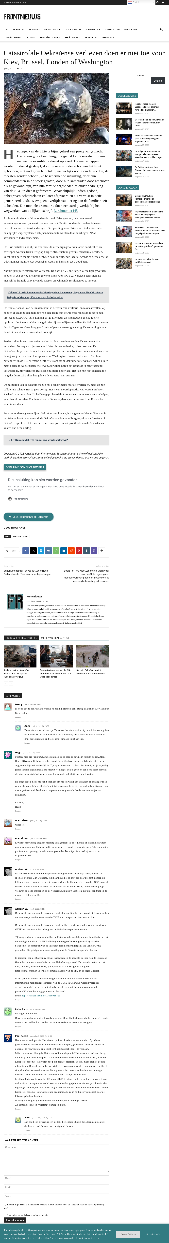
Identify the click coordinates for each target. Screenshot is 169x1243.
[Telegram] (157, 2)
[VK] (48, 550)
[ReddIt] (71, 550)
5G (7, 29)
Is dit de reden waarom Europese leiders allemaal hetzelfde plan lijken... (147, 107)
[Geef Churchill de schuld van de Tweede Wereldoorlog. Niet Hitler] (124, 124)
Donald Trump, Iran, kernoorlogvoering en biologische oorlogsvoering (147, 199)
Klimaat (31, 37)
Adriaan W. (21, 869)
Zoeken (141, 75)
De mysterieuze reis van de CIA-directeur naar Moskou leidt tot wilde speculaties (55, 673)
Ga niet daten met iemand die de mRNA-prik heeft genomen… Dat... (149, 246)
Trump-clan (91, 37)
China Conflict (52, 29)
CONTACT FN (108, 37)
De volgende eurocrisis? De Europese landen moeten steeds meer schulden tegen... (149, 154)
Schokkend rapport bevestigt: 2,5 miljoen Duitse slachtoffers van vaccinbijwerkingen (27, 572)
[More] (101, 550)
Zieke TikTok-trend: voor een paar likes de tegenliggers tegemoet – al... (148, 138)
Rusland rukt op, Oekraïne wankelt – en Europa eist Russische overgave (16, 673)
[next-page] (11, 683)
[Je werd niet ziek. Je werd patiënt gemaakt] (124, 263)
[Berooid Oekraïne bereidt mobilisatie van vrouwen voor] (92, 656)
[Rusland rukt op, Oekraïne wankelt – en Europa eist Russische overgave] (20, 656)
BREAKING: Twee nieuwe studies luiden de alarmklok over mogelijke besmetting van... (150, 230)
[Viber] (94, 550)
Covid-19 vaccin (73, 29)
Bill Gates (34, 29)
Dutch (135, 2)
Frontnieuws (34, 596)
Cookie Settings (128, 1234)
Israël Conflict (14, 37)
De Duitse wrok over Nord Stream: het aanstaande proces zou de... (150, 170)
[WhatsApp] (56, 550)
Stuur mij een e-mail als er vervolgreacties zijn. (28, 1215)
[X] (33, 550)
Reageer (18, 717)
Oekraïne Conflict (50, 37)
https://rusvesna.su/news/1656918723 (41, 995)
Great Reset (130, 29)
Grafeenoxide (112, 29)
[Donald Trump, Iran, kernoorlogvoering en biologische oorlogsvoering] (124, 200)
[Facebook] (25, 550)
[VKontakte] (162, 2)
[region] (84, 1233)
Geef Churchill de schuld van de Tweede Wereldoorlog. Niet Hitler (149, 123)
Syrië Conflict (72, 37)
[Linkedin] (63, 550)
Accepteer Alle (153, 1234)
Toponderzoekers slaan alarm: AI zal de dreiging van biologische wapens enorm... (149, 215)
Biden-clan (18, 29)
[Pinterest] (79, 550)
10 (21, 69)
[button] (161, 29)
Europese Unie (93, 29)
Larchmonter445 (66, 210)
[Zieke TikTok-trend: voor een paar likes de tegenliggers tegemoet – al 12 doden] (124, 140)
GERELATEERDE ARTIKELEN (21, 638)
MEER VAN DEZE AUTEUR (55, 638)
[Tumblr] (86, 550)
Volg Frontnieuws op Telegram (30, 516)
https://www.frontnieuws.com (37, 601)
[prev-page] (6, 683)
